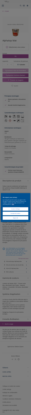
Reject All (15, 218)
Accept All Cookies (15, 213)
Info (13, 204)
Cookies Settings (15, 209)
